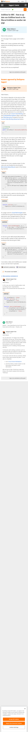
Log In (22, 1)
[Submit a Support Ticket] (25, 9)
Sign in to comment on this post (17, 72)
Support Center (14, 5)
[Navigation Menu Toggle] (2, 5)
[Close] (25, 708)
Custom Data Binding (17, 114)
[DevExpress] (5, 1)
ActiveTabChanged (17, 212)
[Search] (25, 5)
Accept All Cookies (14, 719)
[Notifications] (26, 1)
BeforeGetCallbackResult (8, 167)
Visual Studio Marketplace (15, 361)
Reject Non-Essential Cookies (14, 723)
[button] (25, 126)
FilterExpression (7, 117)
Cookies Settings (13, 727)
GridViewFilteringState (9, 115)
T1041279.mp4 (21, 267)
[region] (14, 719)
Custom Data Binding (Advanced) (10, 119)
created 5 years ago (12, 30)
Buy (18, 1)
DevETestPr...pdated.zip (9, 267)
